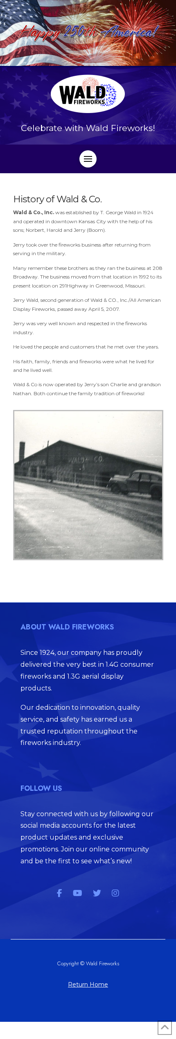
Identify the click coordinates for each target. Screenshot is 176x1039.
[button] (88, 159)
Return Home (88, 984)
